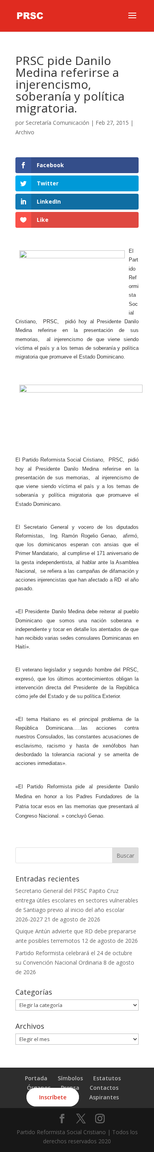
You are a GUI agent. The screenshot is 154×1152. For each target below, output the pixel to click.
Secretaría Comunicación (57, 122)
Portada (36, 1078)
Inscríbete (52, 1097)
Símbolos (70, 1078)
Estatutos (107, 1078)
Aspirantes (104, 1097)
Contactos (104, 1087)
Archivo (24, 132)
